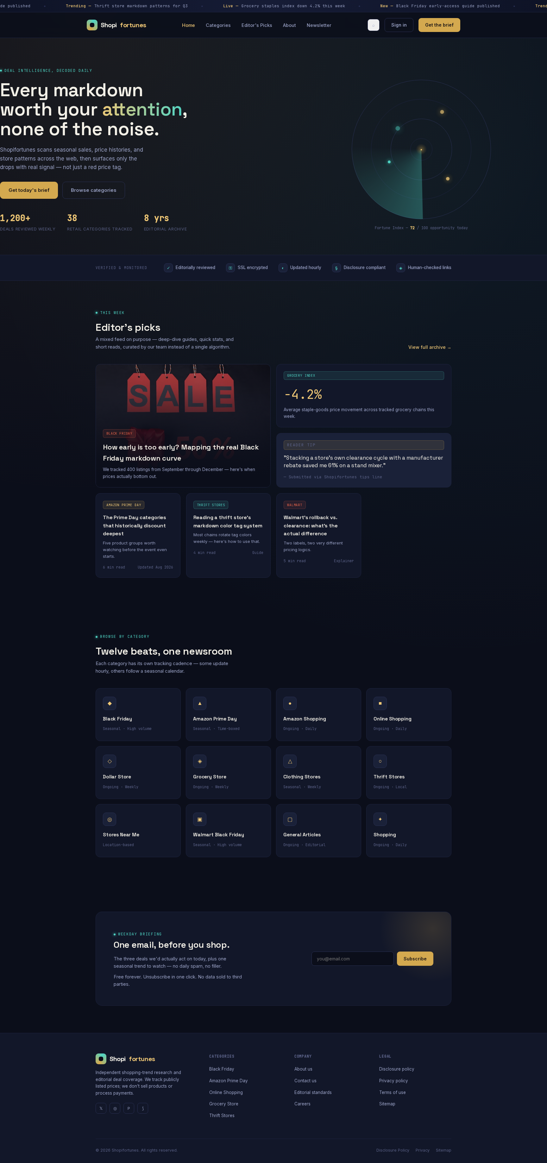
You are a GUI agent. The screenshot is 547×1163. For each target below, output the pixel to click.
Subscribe (415, 958)
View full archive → (429, 347)
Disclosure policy (396, 1069)
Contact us (305, 1080)
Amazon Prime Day (228, 1080)
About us (303, 1069)
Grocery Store (223, 1103)
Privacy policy (393, 1080)
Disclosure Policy (392, 1150)
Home (188, 25)
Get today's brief (29, 190)
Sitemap (387, 1103)
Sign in (399, 25)
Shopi (123, 25)
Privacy (423, 1150)
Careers (302, 1103)
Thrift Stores (222, 1115)
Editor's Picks (257, 25)
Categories (218, 25)
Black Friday (221, 1069)
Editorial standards (313, 1092)
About (289, 25)
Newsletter (319, 25)
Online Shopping (226, 1092)
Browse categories (93, 190)
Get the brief (439, 25)
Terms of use (392, 1092)
